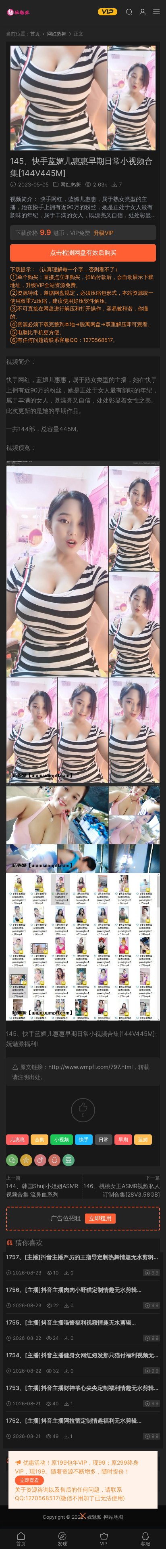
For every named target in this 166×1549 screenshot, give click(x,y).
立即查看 (29, 1480)
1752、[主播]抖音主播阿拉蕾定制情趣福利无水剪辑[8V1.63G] (71, 1421)
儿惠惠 (17, 1139)
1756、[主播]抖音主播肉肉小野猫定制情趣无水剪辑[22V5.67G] (71, 1290)
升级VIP (103, 233)
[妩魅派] (18, 12)
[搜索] (129, 11)
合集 (39, 1139)
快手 (84, 1139)
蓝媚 (143, 1139)
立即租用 (100, 1218)
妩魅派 (94, 1517)
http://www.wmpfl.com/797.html (90, 1066)
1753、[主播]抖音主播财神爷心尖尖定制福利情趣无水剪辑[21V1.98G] (80, 1388)
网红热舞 (70, 184)
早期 (123, 1139)
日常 (103, 1139)
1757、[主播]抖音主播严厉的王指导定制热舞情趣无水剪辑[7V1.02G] (80, 1257)
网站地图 (113, 1517)
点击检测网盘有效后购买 (83, 252)
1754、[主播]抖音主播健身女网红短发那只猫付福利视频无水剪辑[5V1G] (83, 1356)
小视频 (61, 1139)
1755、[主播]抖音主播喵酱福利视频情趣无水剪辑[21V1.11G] (68, 1323)
